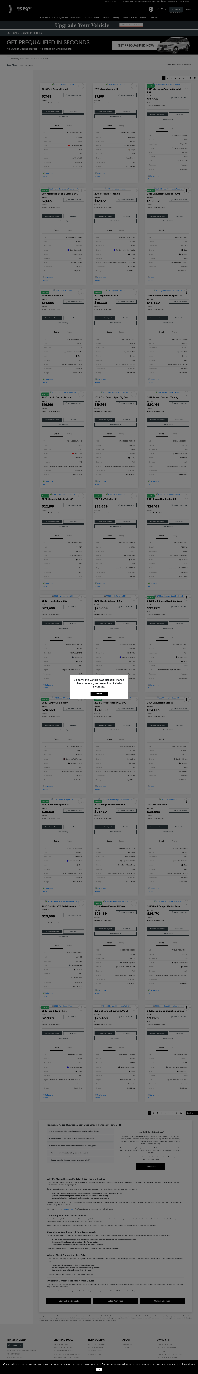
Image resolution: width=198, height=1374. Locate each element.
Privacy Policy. (188, 1364)
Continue (99, 694)
